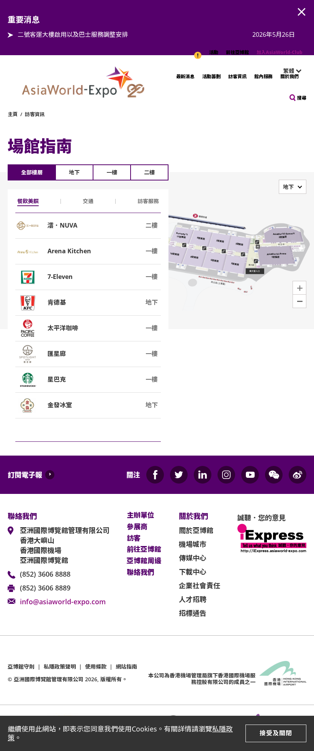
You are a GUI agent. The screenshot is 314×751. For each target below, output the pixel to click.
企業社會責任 (199, 585)
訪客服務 (148, 201)
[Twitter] (179, 475)
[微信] (274, 475)
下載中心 (192, 571)
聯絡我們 (140, 572)
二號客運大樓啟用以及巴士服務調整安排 (73, 34)
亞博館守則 (21, 666)
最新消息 (185, 76)
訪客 (134, 538)
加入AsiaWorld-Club (280, 52)
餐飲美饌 (28, 201)
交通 (88, 201)
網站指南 (126, 666)
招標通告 (192, 613)
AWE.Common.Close (301, 12)
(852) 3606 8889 (45, 587)
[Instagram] (226, 475)
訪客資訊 (237, 76)
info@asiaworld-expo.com (63, 601)
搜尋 (301, 98)
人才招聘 (192, 599)
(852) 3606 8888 (45, 574)
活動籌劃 (211, 76)
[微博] (297, 475)
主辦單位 (140, 515)
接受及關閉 (276, 733)
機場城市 (192, 544)
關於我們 (289, 76)
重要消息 (198, 51)
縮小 (299, 301)
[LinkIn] (202, 475)
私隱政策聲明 (60, 666)
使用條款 (95, 666)
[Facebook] (155, 475)
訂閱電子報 (25, 474)
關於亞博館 (196, 530)
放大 (299, 288)
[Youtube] (250, 475)
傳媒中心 (192, 557)
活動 (213, 52)
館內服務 (263, 76)
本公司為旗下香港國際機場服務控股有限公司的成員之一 (201, 678)
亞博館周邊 (144, 561)
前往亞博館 (237, 52)
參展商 (137, 527)
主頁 (13, 114)
